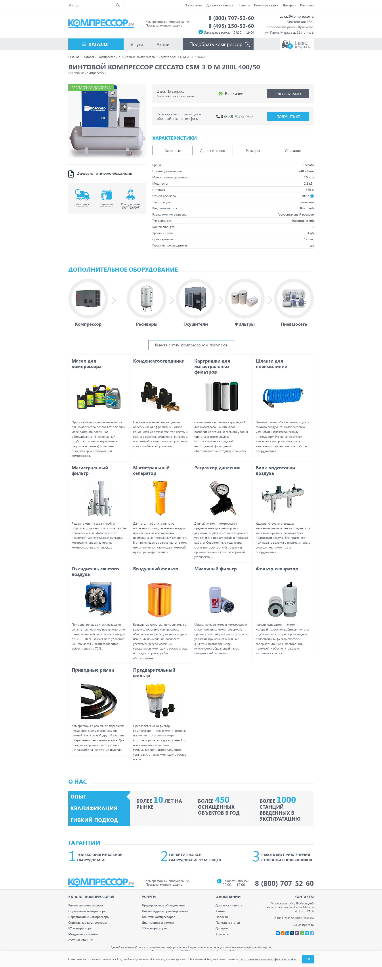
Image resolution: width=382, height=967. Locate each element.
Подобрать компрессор (216, 44)
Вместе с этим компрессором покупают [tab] (191, 345)
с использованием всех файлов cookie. (267, 959)
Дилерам (289, 5)
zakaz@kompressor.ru (297, 16)
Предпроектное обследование (163, 905)
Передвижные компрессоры (88, 917)
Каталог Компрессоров (91, 896)
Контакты (307, 5)
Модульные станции (83, 934)
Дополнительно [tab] (212, 150)
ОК (308, 959)
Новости (243, 5)
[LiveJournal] (292, 933)
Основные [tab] (172, 150)
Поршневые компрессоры (87, 911)
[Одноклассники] (283, 933)
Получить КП (288, 116)
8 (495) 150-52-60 (231, 25)
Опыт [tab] (78, 796)
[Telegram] (312, 933)
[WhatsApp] (302, 933)
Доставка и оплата (219, 5)
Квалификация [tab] (94, 808)
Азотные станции (80, 940)
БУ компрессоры (80, 928)
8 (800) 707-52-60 (231, 17)
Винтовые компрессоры (85, 905)
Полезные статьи (266, 5)
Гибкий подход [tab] (94, 820)
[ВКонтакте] (278, 933)
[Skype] (307, 933)
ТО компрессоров (155, 928)
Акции (220, 911)
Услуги (149, 896)
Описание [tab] (293, 150)
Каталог (99, 44)
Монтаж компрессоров (158, 917)
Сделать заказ (288, 93)
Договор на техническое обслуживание (104, 173)
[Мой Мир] (287, 933)
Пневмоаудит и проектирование (165, 911)
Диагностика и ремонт (158, 922)
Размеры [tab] (253, 150)
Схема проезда (303, 925)
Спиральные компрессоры (87, 922)
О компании (193, 5)
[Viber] (297, 933)
